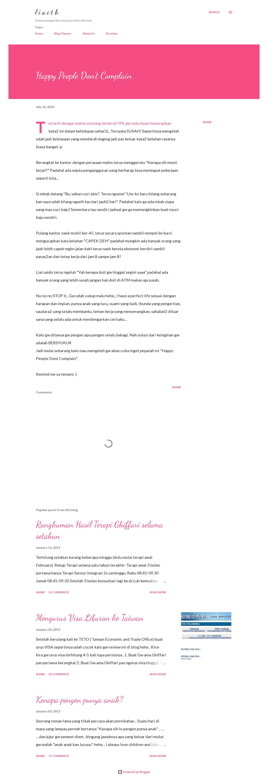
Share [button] (207, 122)
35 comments (58, 592)
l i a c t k (46, 12)
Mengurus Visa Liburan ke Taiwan (89, 618)
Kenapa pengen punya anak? (79, 700)
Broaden (111, 33)
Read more (158, 592)
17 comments (58, 756)
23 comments (58, 674)
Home (39, 33)
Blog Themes (62, 33)
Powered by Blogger (136, 772)
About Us (89, 33)
